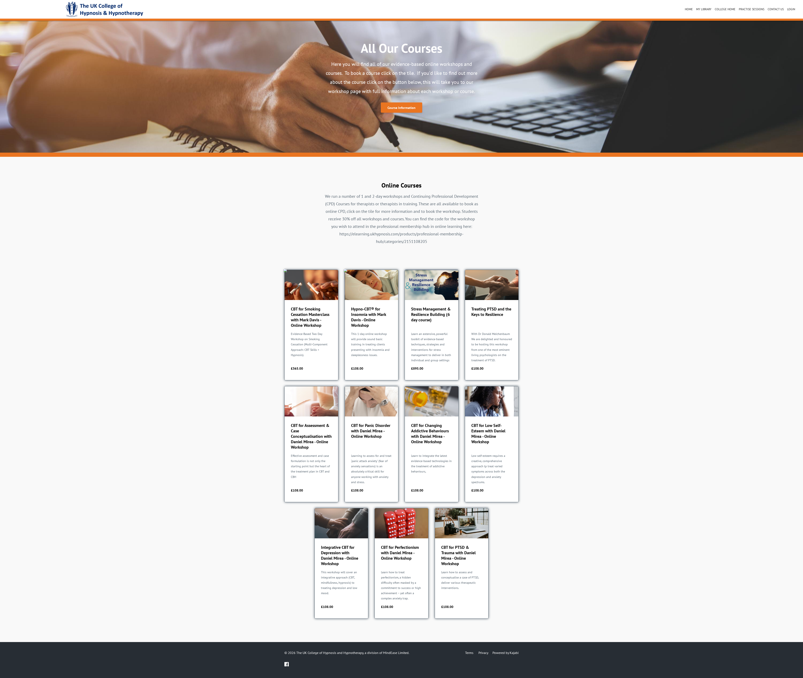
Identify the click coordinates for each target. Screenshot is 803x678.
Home (689, 9)
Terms (469, 653)
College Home (725, 9)
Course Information (401, 108)
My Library (703, 9)
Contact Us (776, 9)
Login (791, 9)
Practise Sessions (751, 9)
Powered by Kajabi (505, 653)
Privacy (483, 653)
